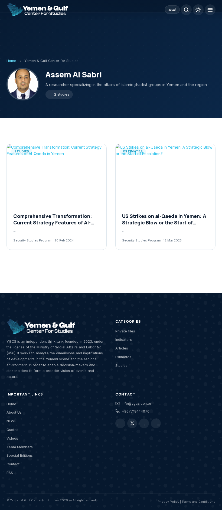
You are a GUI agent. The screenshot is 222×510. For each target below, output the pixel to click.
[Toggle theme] (198, 9)
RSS (9, 473)
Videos (12, 438)
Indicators (123, 340)
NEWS (11, 421)
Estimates (123, 357)
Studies (121, 366)
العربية (172, 9)
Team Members (19, 447)
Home (11, 404)
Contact (12, 464)
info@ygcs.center (136, 403)
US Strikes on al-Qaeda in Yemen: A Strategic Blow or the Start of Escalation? (164, 223)
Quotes (12, 430)
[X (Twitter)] (132, 423)
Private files (125, 331)
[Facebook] (120, 423)
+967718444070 (135, 411)
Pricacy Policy (168, 502)
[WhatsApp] (144, 423)
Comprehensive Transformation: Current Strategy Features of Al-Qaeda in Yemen (52, 223)
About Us (14, 412)
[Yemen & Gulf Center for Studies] (37, 10)
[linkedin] (156, 423)
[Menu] (210, 9)
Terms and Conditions (199, 502)
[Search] (186, 9)
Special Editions (19, 455)
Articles (121, 348)
